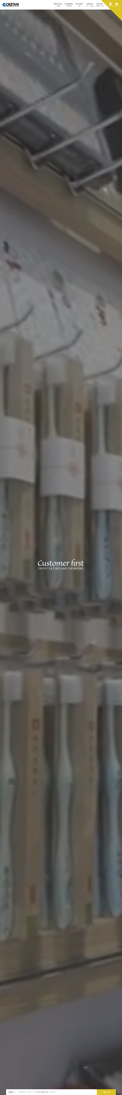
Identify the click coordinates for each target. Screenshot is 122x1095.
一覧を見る (106, 1092)
